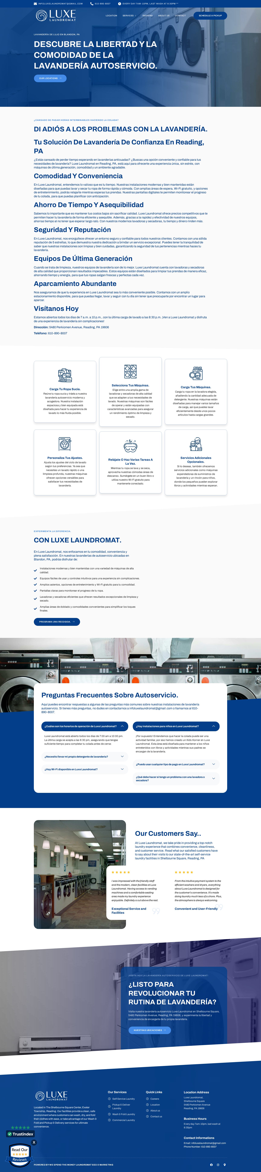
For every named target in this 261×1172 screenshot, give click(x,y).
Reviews (148, 16)
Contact (180, 16)
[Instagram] (218, 1164)
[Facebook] (211, 1164)
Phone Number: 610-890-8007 (200, 1146)
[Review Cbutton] (20, 1155)
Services (128, 16)
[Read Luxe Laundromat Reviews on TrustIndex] (20, 1135)
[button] (84, 726)
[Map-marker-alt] (224, 1164)
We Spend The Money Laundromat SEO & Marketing (81, 1165)
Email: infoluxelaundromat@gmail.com (205, 1143)
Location (111, 16)
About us (164, 16)
